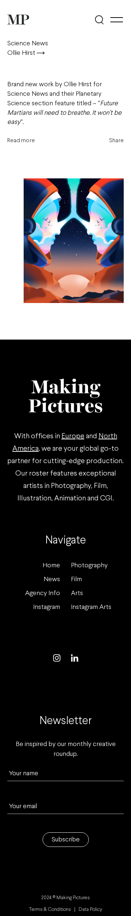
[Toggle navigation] (116, 20)
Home (51, 566)
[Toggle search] (99, 19)
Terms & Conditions (50, 909)
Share (116, 140)
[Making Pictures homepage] (18, 19)
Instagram (46, 607)
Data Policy (90, 909)
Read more (21, 140)
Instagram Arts (91, 607)
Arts (77, 593)
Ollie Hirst (22, 53)
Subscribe (66, 840)
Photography (89, 566)
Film (76, 579)
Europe (72, 436)
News (52, 579)
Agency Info (42, 593)
